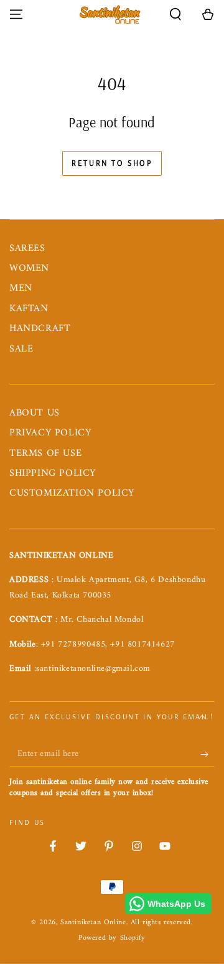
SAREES (27, 248)
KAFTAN (29, 308)
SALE (21, 349)
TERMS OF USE (45, 453)
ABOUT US (34, 413)
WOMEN (29, 268)
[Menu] (16, 14)
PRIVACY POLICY (50, 433)
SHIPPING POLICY (52, 473)
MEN (20, 288)
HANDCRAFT (39, 328)
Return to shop (112, 163)
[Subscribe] (207, 754)
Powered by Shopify (112, 939)
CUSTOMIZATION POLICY (71, 493)
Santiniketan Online (93, 922)
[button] (175, 14)
